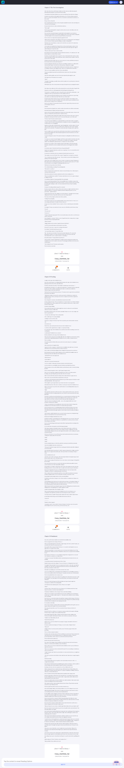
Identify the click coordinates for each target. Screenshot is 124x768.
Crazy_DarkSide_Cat (62, 259)
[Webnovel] (3, 2)
